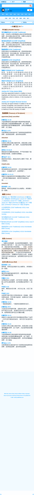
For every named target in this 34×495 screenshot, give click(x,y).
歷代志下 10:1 (6, 157)
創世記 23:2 (5, 271)
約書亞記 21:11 (6, 315)
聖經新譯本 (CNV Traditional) (11, 49)
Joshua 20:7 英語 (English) (20, 204)
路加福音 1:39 (6, 186)
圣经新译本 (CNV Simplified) (11, 60)
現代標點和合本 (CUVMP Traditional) (14, 32)
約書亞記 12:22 (6, 302)
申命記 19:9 (5, 293)
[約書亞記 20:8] (32, 225)
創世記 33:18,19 (7, 150)
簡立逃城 (4, 241)
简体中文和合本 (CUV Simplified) (12, 81)
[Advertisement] (17, 362)
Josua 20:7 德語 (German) (10, 202)
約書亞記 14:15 (6, 167)
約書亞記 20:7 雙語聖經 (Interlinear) (13, 197)
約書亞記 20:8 (6, 307)
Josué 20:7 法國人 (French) (19, 201)
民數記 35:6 (5, 278)
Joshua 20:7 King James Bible (12, 91)
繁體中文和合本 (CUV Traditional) (12, 70)
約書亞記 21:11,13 (7, 174)
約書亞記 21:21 (6, 141)
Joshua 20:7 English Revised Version (14, 102)
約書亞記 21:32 (6, 120)
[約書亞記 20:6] (2, 225)
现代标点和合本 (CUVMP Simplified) (13, 41)
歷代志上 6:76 (6, 130)
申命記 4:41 (5, 287)
